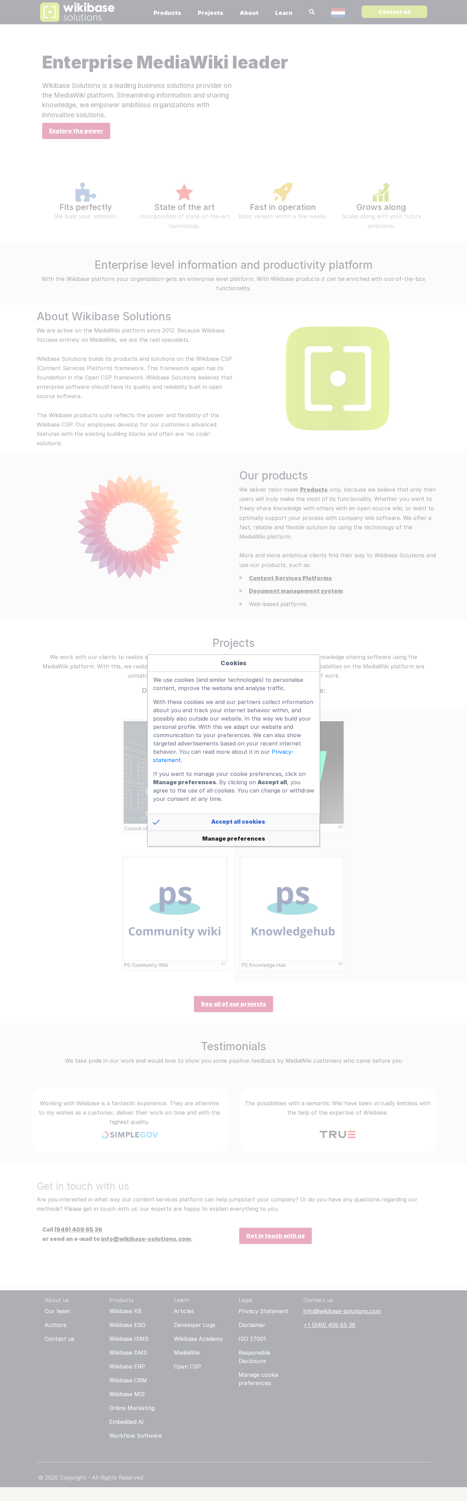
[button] (234, 822)
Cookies (233, 663)
